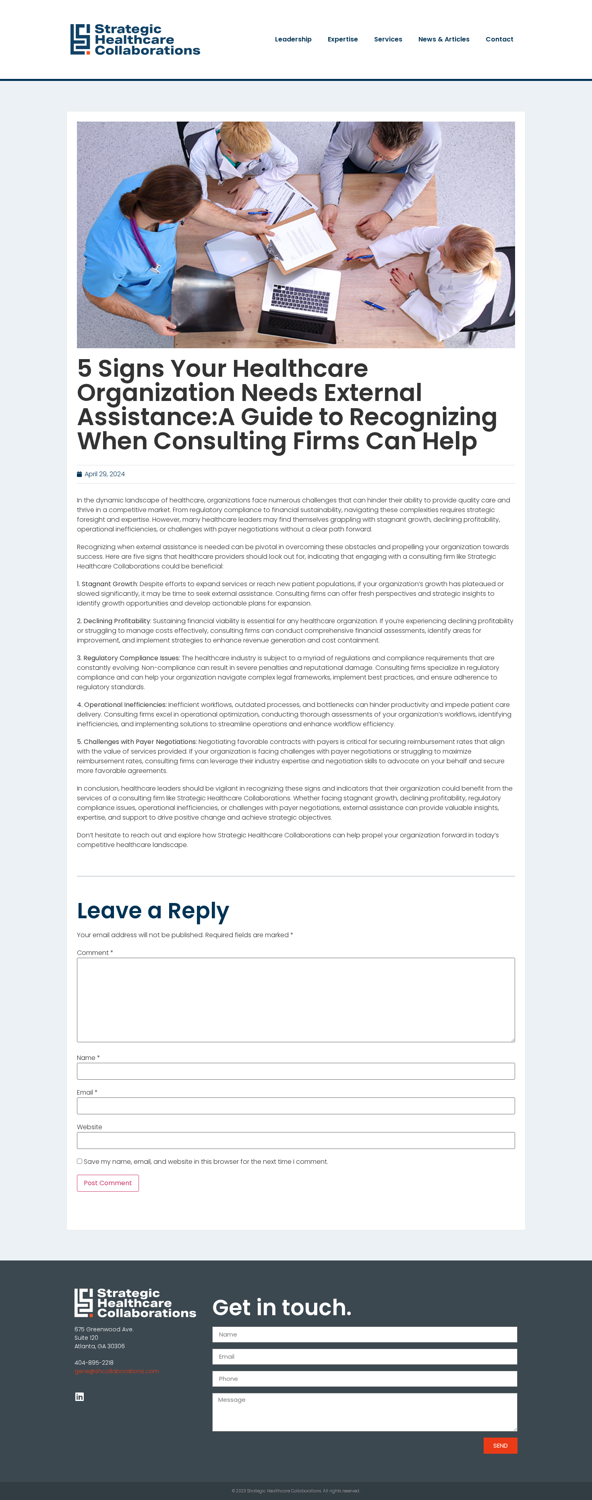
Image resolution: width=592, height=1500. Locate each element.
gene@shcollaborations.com (117, 1371)
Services (388, 39)
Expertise (343, 39)
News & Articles (444, 39)
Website (89, 1127)
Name (88, 1058)
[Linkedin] (79, 1396)
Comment (95, 953)
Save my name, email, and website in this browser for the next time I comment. (206, 1162)
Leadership (293, 39)
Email (87, 1092)
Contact (499, 39)
